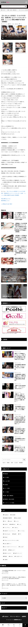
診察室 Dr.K (13, 524)
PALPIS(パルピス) (5, 326)
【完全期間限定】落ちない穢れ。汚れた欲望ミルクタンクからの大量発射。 (20, 409)
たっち (19, 524)
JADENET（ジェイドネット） (10, 530)
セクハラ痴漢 (7, 488)
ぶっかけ (16, 462)
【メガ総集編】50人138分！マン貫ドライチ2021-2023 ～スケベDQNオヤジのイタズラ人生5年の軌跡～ (21, 216)
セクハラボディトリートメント (10, 546)
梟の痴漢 (20, 462)
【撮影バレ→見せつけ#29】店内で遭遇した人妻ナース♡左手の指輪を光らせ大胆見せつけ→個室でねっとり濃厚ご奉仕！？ (20, 397)
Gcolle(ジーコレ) (5, 319)
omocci (10, 521)
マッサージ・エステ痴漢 (9, 502)
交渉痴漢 (6, 484)
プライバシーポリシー (15, 616)
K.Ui (21, 24)
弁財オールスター (7, 553)
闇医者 (5, 556)
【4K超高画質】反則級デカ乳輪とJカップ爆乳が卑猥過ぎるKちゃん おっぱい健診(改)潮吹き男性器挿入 (20, 377)
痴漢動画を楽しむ (18, 619)
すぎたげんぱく (7, 534)
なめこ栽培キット (7, 543)
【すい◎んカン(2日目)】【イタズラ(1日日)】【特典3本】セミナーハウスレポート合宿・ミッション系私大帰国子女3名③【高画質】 (13, 193)
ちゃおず (21, 546)
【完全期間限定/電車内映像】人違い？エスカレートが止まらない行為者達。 (20, 367)
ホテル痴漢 (6, 477)
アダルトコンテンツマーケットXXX (9, 333)
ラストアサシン (7, 527)
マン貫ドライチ (19, 556)
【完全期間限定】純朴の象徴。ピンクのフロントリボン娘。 (20, 440)
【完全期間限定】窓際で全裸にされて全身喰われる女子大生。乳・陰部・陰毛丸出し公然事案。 (20, 431)
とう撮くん (16, 527)
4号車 (5, 550)
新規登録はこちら (5, 200)
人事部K (5, 559)
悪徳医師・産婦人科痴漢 (9, 499)
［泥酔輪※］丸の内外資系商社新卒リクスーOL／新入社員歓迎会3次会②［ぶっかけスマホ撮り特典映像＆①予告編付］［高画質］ (21, 227)
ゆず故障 (13, 514)
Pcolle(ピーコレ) (5, 311)
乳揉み (8, 462)
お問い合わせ (5, 616)
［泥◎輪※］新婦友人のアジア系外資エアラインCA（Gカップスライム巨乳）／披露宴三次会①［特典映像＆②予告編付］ (21, 250)
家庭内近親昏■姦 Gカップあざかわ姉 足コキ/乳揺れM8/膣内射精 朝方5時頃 (21, 261)
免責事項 (24, 616)
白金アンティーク (18, 553)
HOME (3, 10)
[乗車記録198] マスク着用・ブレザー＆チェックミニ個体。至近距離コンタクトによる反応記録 (20, 449)
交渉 (12, 462)
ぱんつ (4, 462)
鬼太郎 (15, 534)
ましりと (17, 521)
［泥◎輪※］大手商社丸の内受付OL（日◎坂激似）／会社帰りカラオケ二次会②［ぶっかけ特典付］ (21, 239)
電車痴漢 (6, 473)
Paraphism (6, 514)
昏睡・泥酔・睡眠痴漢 (11, 10)
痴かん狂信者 (18, 518)
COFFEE (6, 524)
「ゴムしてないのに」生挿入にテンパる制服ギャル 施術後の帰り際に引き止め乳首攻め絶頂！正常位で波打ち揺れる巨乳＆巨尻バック (20, 420)
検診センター (12, 550)
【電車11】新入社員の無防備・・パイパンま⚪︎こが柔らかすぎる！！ (20, 387)
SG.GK (11, 556)
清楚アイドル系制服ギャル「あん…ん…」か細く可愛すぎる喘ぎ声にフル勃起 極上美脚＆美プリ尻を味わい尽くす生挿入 (20, 356)
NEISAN (5, 537)
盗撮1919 (5, 607)
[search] (25, 6)
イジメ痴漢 (6, 491)
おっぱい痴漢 (7, 481)
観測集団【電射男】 (8, 518)
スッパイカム (22, 530)
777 (20, 534)
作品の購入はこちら (6, 198)
